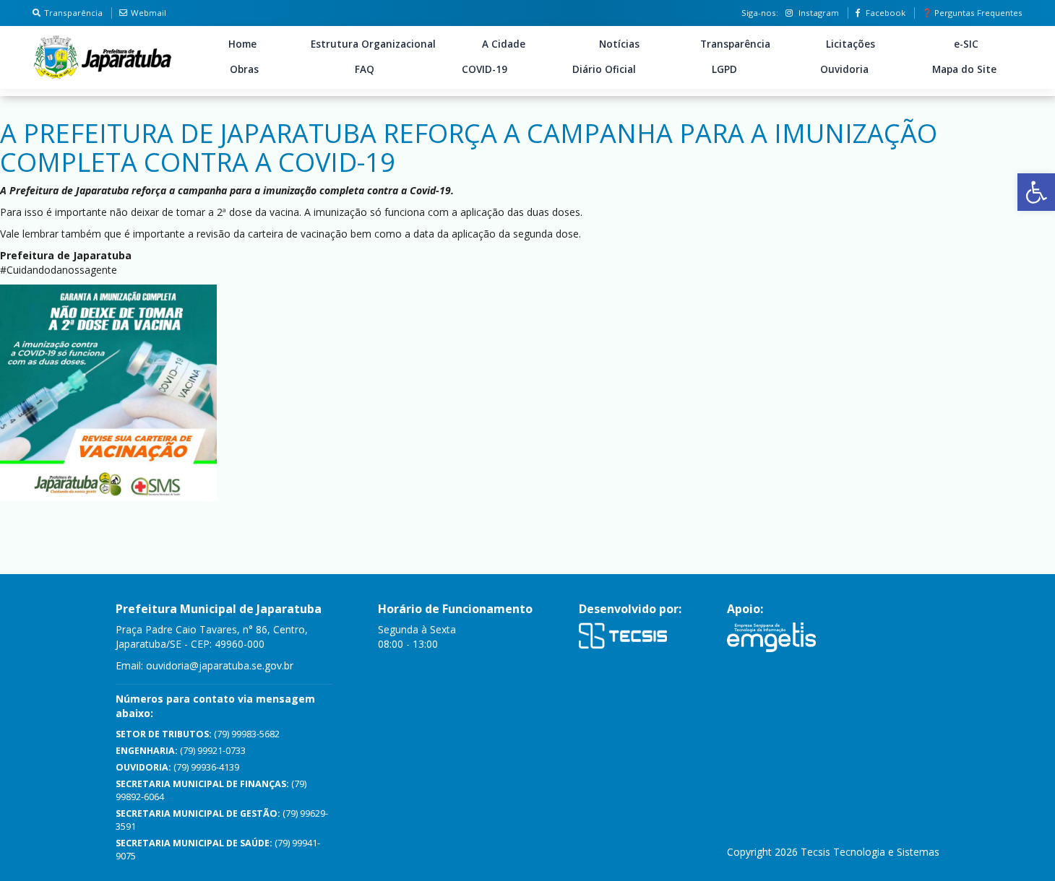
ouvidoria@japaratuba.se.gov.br (219, 665)
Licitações (850, 44)
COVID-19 (484, 69)
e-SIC (966, 44)
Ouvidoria (844, 69)
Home (242, 44)
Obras (244, 69)
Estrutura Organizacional (373, 44)
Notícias (619, 44)
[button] (1036, 192)
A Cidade (503, 44)
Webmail (148, 12)
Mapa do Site (964, 69)
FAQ (364, 69)
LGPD (724, 69)
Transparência (73, 12)
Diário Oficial (604, 69)
